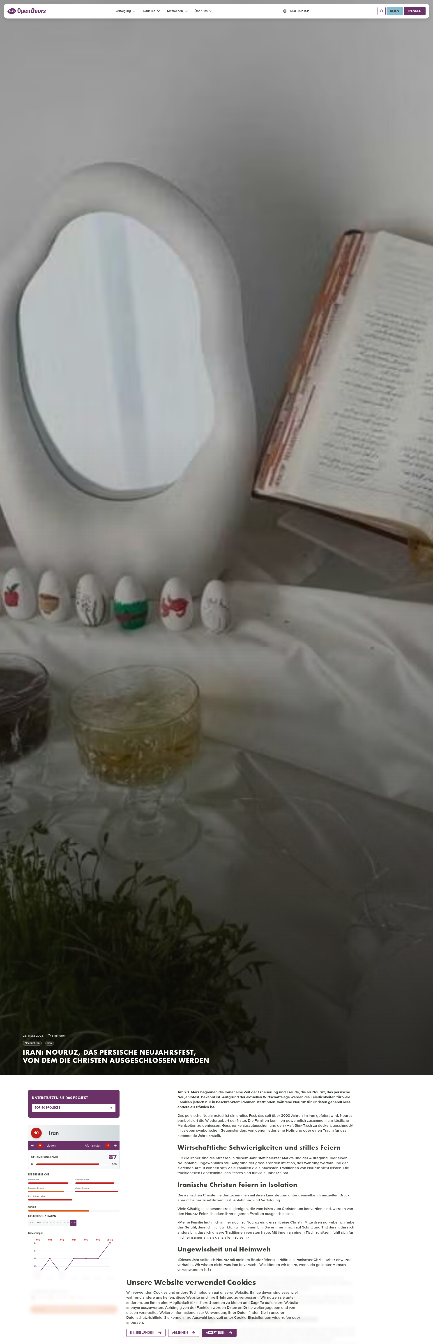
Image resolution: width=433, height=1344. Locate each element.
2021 (38, 1222)
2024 (59, 1222)
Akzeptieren (215, 1333)
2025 (66, 1222)
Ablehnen (180, 1333)
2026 (73, 1222)
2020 (31, 1222)
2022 (45, 1222)
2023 (52, 1222)
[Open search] (382, 11)
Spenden (414, 11)
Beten (394, 11)
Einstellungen (142, 1333)
